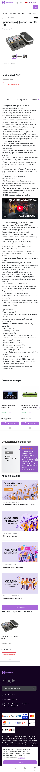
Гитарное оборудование (17, 13)
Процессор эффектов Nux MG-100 (9, 638)
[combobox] (17, 7)
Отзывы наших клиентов (16, 441)
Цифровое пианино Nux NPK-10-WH (11, 457)
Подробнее (21, 758)
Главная (4, 13)
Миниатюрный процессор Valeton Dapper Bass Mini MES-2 (29, 408)
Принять (20, 762)
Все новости (20, 608)
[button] (35, 7)
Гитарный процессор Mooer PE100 (8, 407)
